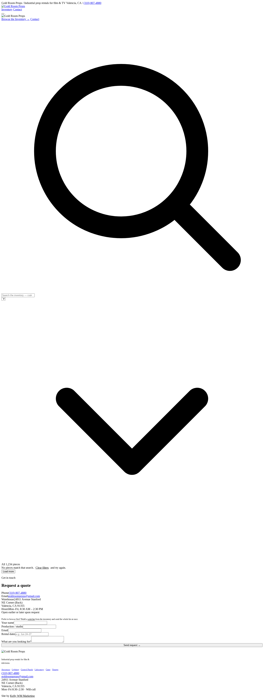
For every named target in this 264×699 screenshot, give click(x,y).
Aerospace (5, 669)
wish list (31, 619)
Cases (48, 669)
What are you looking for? (16, 641)
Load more (8, 571)
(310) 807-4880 (92, 2)
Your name (7, 622)
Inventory (6, 9)
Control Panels (27, 669)
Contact (17, 9)
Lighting (15, 669)
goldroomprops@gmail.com (24, 596)
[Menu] (2, 13)
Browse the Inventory (15, 19)
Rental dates (8, 634)
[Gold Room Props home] (13, 6)
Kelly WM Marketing (22, 695)
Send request (132, 645)
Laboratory (39, 669)
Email (4, 630)
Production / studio (12, 626)
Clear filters (42, 567)
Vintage (55, 669)
